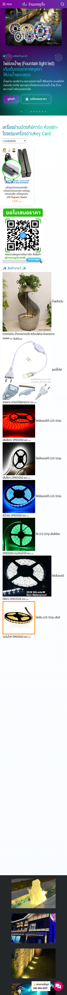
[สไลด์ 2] (24, 111)
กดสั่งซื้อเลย (36, 102)
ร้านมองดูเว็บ (36, 4)
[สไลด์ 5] (37, 111)
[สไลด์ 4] (34, 111)
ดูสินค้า (11, 102)
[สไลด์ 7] (42, 111)
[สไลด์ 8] (45, 111)
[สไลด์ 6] (39, 111)
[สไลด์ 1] (21, 111)
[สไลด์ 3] (29, 111)
